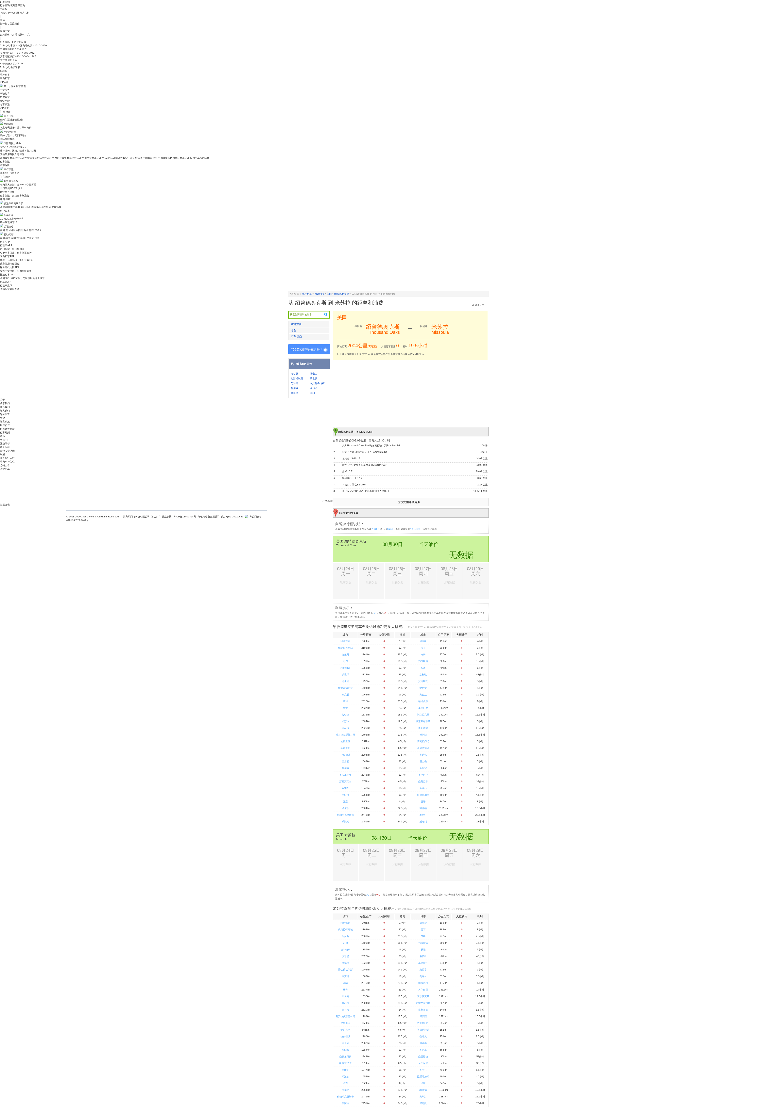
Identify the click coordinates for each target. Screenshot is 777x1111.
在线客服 (327, 500)
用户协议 (5, 425)
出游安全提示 (7, 450)
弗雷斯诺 (423, 661)
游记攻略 (9, 226)
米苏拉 (345, 721)
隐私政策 (5, 421)
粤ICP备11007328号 (184, 516)
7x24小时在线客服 (10, 67)
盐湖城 (294, 388)
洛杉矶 (294, 373)
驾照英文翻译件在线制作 (306, 349)
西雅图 (313, 388)
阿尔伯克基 (423, 714)
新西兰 (25, 230)
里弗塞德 (423, 728)
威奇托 (423, 821)
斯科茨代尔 (345, 781)
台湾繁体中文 (7, 34)
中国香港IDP (165, 158)
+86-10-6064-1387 (25, 56)
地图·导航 (5, 199)
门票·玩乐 (5, 111)
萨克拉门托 (423, 741)
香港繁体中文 (22, 34)
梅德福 (423, 808)
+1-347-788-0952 (25, 52)
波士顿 (313, 378)
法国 (37, 238)
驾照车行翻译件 (200, 158)
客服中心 (5, 439)
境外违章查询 (17, 5)
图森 (345, 801)
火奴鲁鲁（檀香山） (321, 383)
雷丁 (423, 647)
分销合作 (5, 465)
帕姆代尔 (423, 701)
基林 (345, 701)
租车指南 (296, 336)
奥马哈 (345, 728)
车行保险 (9, 169)
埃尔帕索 (345, 667)
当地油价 (296, 324)
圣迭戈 (423, 754)
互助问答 (9, 234)
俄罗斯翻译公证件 (94, 158)
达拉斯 (345, 654)
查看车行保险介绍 (9, 173)
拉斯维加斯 (297, 378)
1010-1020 (21, 49)
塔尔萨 (345, 808)
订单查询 (5, 5)
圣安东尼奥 (345, 774)
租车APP (5, 241)
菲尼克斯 (345, 748)
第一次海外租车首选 (15, 86)
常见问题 (5, 447)
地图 (293, 330)
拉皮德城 (345, 754)
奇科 (423, 654)
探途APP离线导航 (13, 203)
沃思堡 (345, 674)
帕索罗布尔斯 (423, 721)
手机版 (3, 9)
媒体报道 (5, 414)
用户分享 (5, 210)
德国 (31, 230)
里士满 (345, 761)
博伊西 (423, 734)
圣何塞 (423, 768)
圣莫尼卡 (423, 781)
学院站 (345, 821)
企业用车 (5, 469)
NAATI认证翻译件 (132, 158)
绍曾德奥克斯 (341, 293)
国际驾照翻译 (7, 139)
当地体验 (9, 124)
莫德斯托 (423, 681)
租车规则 (5, 432)
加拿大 (38, 230)
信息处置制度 (7, 429)
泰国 (18, 230)
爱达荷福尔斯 (345, 688)
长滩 (423, 667)
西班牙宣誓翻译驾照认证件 (69, 158)
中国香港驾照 (150, 158)
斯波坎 (345, 794)
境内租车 (5, 78)
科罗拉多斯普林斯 (345, 734)
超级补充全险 (11, 181)
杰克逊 (345, 694)
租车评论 (9, 215)
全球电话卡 (10, 131)
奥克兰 (423, 694)
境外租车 (5, 74)
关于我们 (5, 403)
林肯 (345, 708)
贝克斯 (423, 641)
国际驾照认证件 (12, 143)
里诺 (423, 801)
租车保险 (5, 161)
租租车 (3, 71)
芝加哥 (294, 383)
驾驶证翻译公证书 (182, 158)
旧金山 (313, 373)
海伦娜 (345, 681)
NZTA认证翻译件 (113, 158)
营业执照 (167, 516)
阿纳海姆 (345, 641)
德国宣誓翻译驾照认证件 (13, 158)
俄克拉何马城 (345, 647)
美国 (2, 230)
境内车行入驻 (7, 461)
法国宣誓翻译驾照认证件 (40, 158)
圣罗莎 (423, 788)
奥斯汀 (423, 815)
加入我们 (5, 410)
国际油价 (319, 293)
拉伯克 (345, 714)
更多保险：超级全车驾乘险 (14, 195)
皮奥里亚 (345, 741)
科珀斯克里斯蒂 (345, 815)
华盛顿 (294, 393)
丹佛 (345, 661)
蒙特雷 (423, 688)
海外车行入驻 (7, 458)
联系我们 (5, 407)
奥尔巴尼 (423, 708)
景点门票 (9, 116)
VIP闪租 (4, 82)
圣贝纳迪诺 (423, 748)
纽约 (312, 393)
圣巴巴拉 (423, 774)
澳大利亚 (10, 230)
